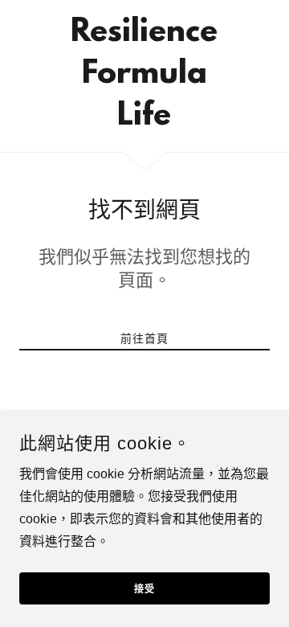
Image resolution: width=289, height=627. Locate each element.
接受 (144, 590)
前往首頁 (144, 338)
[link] (144, 76)
